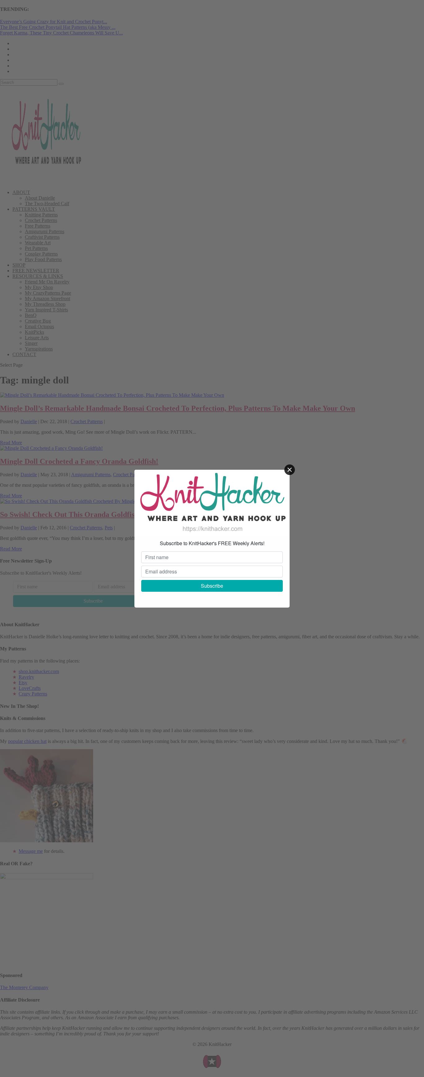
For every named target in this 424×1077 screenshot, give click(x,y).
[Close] (289, 469)
